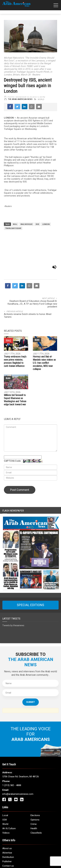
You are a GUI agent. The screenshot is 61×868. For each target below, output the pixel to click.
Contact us (8, 836)
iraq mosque (26, 224)
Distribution (8, 827)
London (46, 224)
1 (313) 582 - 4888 (11, 755)
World (41, 99)
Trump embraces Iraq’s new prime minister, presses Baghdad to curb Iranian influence (15, 331)
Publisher (7, 831)
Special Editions (30, 575)
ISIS (37, 224)
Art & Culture (9, 798)
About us (7, 818)
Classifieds (36, 803)
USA (4, 790)
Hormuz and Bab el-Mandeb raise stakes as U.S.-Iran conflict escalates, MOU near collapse (44, 333)
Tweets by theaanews (13, 595)
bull (15, 224)
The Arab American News (20, 99)
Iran (37, 310)
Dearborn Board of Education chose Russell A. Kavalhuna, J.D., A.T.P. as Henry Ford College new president (32, 274)
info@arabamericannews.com (17, 764)
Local (5, 785)
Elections (35, 785)
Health (33, 798)
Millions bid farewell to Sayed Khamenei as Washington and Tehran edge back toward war (15, 370)
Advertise (7, 823)
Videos (6, 803)
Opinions (34, 790)
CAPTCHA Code (12, 431)
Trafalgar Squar (13, 228)
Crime (33, 794)
